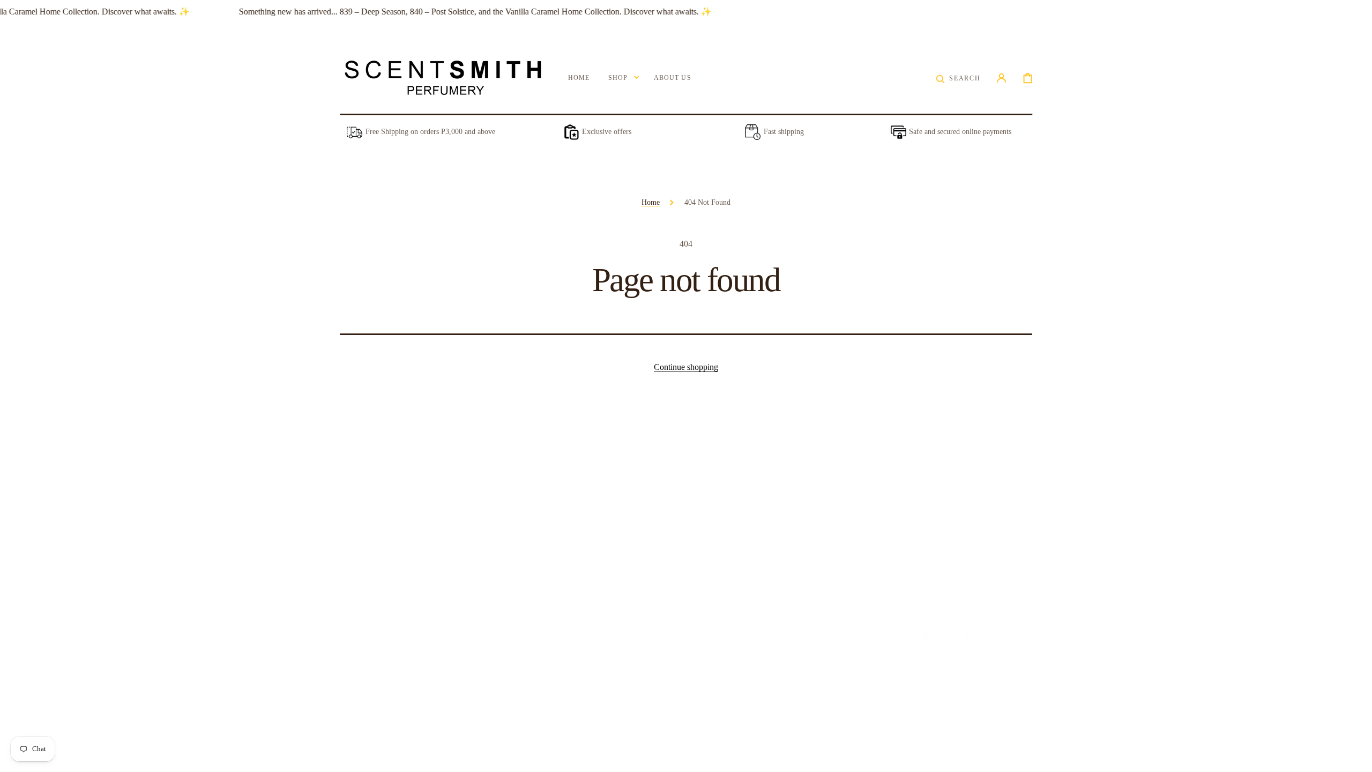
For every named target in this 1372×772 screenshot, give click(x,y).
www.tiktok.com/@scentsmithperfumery (738, 708)
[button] (958, 78)
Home (651, 202)
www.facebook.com (707, 682)
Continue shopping (686, 367)
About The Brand (366, 663)
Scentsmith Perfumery (939, 677)
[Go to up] (1356, 756)
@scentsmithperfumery (712, 655)
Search (350, 707)
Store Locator (361, 685)
